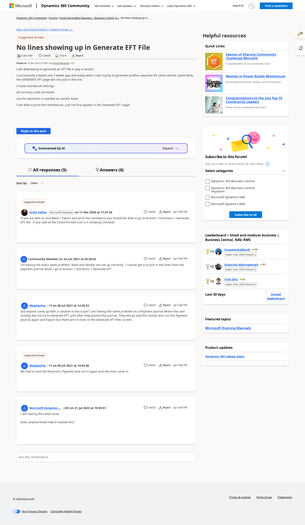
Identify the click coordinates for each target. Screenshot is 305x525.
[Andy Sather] (24, 212)
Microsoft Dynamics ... (45, 408)
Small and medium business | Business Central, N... (89, 18)
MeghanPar (37, 305)
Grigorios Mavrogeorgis (241, 265)
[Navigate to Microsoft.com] (20, 5)
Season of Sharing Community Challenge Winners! (251, 56)
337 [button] (243, 279)
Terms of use (264, 497)
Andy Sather (38, 212)
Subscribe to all (246, 215)
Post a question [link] (276, 6)
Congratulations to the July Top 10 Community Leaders (254, 100)
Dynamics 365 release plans (224, 356)
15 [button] (50, 305)
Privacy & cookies (240, 497)
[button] (238, 5)
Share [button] (63, 55)
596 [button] (256, 249)
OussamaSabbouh (237, 250)
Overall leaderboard (276, 296)
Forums (53, 18)
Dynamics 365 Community (65, 5)
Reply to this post (33, 131)
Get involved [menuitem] (102, 6)
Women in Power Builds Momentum (255, 76)
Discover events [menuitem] (150, 6)
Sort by (21, 183)
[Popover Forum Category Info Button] (267, 163)
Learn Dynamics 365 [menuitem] (179, 6)
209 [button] (66, 408)
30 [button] (73, 63)
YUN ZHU (231, 279)
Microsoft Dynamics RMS (228, 204)
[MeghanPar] (24, 305)
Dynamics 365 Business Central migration (233, 189)
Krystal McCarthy (60, 63)
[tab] (47, 171)
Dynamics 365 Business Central (233, 181)
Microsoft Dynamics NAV (228, 197)
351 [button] (264, 264)
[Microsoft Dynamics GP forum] (24, 408)
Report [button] (79, 55)
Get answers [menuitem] (125, 6)
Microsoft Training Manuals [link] (228, 328)
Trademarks (284, 497)
